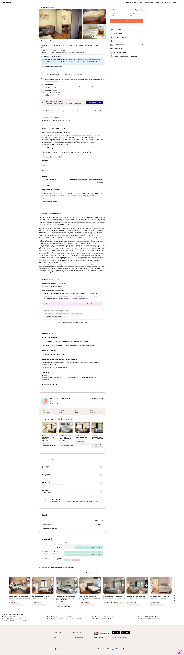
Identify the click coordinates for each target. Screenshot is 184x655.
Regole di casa (66, 111)
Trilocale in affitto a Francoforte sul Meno (147, 616)
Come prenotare (84, 111)
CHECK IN (113, 13)
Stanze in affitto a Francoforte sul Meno (102, 618)
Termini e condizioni (78, 637)
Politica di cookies (78, 635)
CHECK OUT (131, 13)
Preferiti (158, 2)
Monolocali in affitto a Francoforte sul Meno (148, 618)
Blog (55, 637)
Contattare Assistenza (98, 637)
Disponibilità (98, 111)
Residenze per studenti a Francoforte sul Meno (14, 620)
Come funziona (149, 2)
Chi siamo (56, 635)
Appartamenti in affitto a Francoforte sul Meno (59, 616)
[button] (175, 2)
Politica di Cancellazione (53, 111)
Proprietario (75, 111)
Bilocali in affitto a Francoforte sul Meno (102, 616)
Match (141, 2)
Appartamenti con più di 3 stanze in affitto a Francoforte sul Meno (64, 618)
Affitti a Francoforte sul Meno (9, 616)
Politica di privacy (77, 632)
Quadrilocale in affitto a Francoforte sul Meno (14, 618)
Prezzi (92, 111)
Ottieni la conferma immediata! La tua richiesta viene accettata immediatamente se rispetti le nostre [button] (74, 80)
